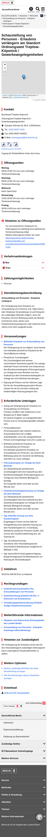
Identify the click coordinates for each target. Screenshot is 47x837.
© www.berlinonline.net (20, 97)
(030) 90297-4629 (17, 130)
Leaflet (4, 95)
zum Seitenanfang (34, 703)
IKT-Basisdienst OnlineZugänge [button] (17, 751)
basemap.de (17, 95)
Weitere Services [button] (10, 758)
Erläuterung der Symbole (11, 149)
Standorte (23, 16)
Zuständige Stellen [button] (11, 744)
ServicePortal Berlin (9, 16)
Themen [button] (5, 809)
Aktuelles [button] (6, 802)
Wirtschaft (34, 16)
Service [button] (5, 780)
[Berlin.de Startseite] (8, 3)
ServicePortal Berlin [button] (12, 715)
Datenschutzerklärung (13, 730)
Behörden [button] (6, 787)
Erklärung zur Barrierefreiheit (16, 737)
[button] (42, 15)
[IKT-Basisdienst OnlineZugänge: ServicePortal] (13, 706)
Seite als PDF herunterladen (16, 693)
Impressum (8, 723)
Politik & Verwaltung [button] (12, 795)
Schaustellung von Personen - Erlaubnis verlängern (19, 19)
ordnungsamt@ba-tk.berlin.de (24, 138)
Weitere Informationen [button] (13, 816)
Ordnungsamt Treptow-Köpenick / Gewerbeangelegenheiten (16, 25)
